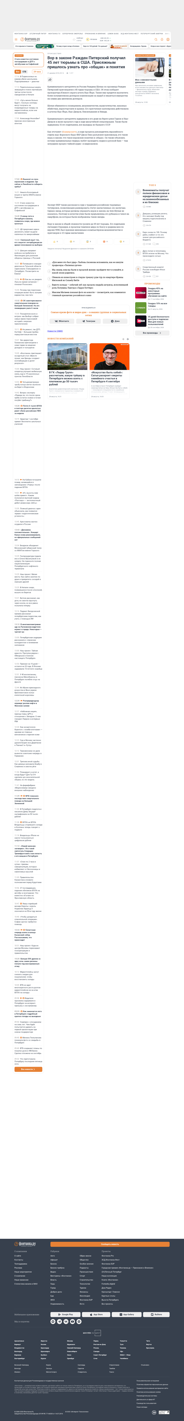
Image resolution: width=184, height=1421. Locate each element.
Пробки (92, 39)
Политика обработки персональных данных (152, 1384)
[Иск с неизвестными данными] (150, 68)
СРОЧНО (19, 55)
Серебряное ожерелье (72, 34)
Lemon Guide (113, 34)
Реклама (18, 1268)
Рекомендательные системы (147, 1396)
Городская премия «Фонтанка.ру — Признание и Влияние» (127, 1268)
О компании (19, 1276)
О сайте (17, 1256)
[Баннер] (45, 46)
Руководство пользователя (146, 1403)
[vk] (65, 1321)
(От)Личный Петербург (112, 1272)
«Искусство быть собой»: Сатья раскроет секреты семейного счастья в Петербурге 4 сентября (107, 377)
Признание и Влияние (95, 34)
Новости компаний (60, 338)
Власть (53, 1280)
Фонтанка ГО (54, 34)
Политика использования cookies (149, 1392)
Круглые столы (108, 1296)
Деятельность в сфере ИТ (146, 1399)
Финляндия (85, 1296)
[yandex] (78, 1321)
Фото (82, 1304)
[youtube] (72, 1321)
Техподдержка (20, 1264)
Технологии (85, 1284)
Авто (52, 1256)
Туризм (83, 1288)
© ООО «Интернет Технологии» (77, 1412)
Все (17, 72)
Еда (52, 1296)
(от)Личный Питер (38, 34)
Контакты (18, 1260)
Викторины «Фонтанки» (61, 1276)
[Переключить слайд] (169, 67)
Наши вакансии (21, 1280)
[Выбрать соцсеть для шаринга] (49, 79)
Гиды (52, 1284)
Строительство (86, 1280)
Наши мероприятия (23, 1272)
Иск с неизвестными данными (145, 81)
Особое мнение (87, 1264)
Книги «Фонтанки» (110, 1280)
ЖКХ (52, 1300)
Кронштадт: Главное (111, 1292)
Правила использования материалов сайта (152, 1388)
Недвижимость (57, 1304)
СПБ (24, 72)
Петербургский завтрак (152, 34)
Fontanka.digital (108, 1284)
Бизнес (53, 1264)
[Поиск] (156, 39)
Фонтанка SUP (21, 34)
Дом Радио (107, 1288)
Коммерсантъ (69, 131)
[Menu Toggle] (16, 39)
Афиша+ (54, 1260)
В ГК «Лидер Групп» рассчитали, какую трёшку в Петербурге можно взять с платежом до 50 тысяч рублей (67, 378)
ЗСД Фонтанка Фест (130, 34)
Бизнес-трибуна (57, 1268)
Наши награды (142, 1407)
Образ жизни (85, 1256)
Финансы (84, 1292)
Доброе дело (56, 1292)
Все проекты (107, 1304)
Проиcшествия (86, 1272)
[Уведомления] (162, 39)
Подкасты (84, 1268)
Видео (53, 1272)
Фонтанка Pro (108, 1256)
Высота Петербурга (110, 1300)
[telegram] (59, 1321)
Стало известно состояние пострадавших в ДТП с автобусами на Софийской (27, 61)
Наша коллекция (109, 1276)
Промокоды (152, 283)
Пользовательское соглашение (148, 1381)
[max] (52, 1321)
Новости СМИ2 (55, 331)
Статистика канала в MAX (25, 1284)
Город (53, 1288)
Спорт (82, 1276)
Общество (84, 1260)
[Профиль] (168, 39)
